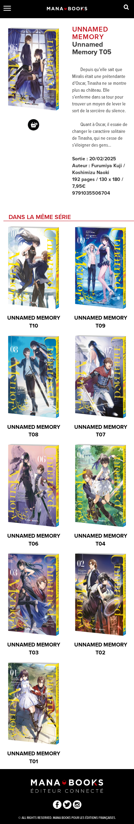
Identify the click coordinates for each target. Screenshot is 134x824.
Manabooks (67, 8)
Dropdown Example (126, 8)
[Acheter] (33, 124)
